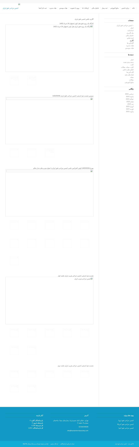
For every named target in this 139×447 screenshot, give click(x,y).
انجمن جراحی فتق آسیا (126, 428)
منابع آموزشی (129, 82)
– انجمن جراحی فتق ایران (125, 25)
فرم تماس (130, 38)
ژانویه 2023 (130, 111)
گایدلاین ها (130, 43)
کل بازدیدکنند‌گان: (37, 428)
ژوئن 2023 (130, 101)
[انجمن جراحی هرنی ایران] (49, 300)
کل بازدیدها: (39, 425)
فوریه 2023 (130, 109)
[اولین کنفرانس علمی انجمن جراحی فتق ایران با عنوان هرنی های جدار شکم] (49, 192)
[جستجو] (35, 8)
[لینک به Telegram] (3, 1)
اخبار (132, 28)
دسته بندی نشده (128, 62)
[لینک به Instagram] (13, 1)
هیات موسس (129, 48)
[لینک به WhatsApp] (10, 1)
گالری (132, 40)
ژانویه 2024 (130, 96)
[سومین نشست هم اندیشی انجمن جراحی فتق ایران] (49, 120)
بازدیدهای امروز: (38, 423)
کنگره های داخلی (128, 70)
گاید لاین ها (130, 72)
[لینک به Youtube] (6, 1)
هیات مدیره (130, 45)
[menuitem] (133, 8)
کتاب (132, 65)
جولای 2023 (130, 99)
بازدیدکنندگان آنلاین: (37, 420)
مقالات (131, 80)
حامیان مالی (130, 35)
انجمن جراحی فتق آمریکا (125, 424)
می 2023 (130, 104)
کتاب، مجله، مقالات (127, 67)
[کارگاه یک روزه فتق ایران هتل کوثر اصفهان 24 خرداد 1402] (49, 48)
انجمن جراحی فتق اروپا (126, 420)
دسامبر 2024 (129, 94)
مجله (132, 77)
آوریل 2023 (130, 106)
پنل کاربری (130, 33)
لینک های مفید (129, 75)
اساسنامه (130, 30)
